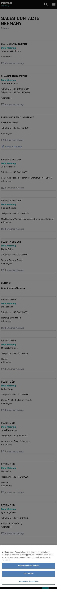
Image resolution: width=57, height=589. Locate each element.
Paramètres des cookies (28, 581)
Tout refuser (29, 574)
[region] (28, 566)
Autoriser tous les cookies (28, 566)
